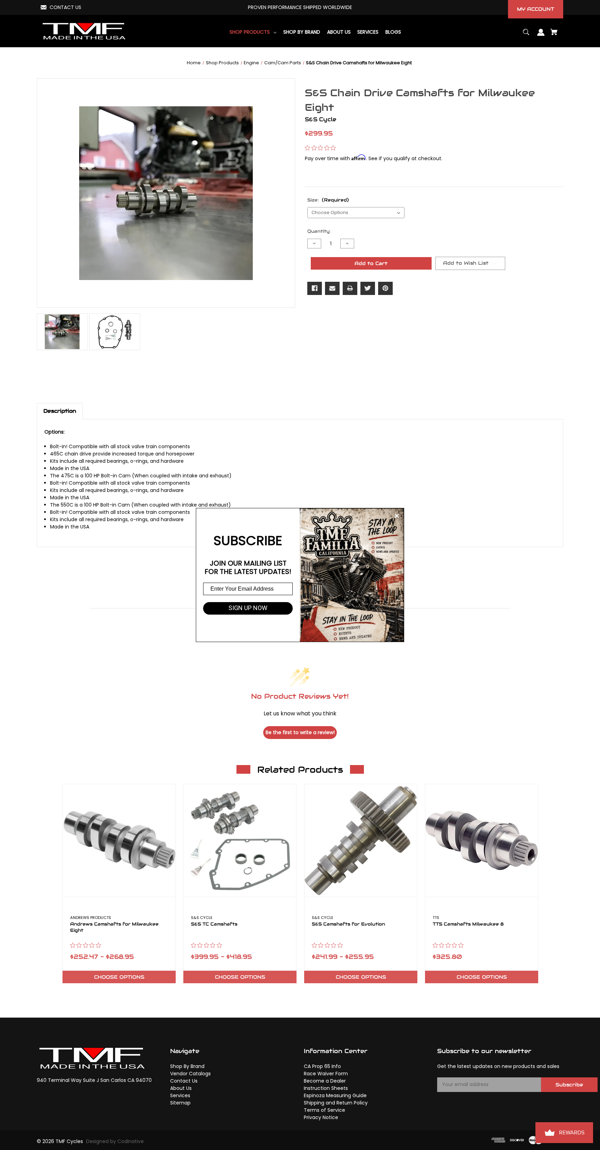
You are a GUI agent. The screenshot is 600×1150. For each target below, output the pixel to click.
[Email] (332, 288)
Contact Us (184, 1080)
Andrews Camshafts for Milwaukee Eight (114, 927)
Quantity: (319, 231)
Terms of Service (324, 1110)
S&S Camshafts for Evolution (348, 924)
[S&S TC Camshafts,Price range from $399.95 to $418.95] (240, 840)
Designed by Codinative (115, 1141)
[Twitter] (367, 288)
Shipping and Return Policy (336, 1102)
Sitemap (180, 1102)
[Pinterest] (385, 288)
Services (180, 1095)
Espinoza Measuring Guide (335, 1095)
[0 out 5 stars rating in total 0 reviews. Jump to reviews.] (322, 148)
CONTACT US (65, 7)
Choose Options (119, 977)
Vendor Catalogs (190, 1073)
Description (59, 411)
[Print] (350, 288)
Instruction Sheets (326, 1088)
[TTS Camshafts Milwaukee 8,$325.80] (481, 840)
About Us (181, 1088)
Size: (328, 200)
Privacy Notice (321, 1117)
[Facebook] (314, 288)
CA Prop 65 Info (322, 1066)
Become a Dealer (325, 1080)
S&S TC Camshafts (214, 924)
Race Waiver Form (326, 1073)
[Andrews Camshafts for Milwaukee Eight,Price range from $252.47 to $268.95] (119, 840)
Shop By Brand (187, 1066)
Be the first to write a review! (300, 732)
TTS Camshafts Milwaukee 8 (468, 924)
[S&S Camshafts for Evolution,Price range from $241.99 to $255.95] (361, 840)
